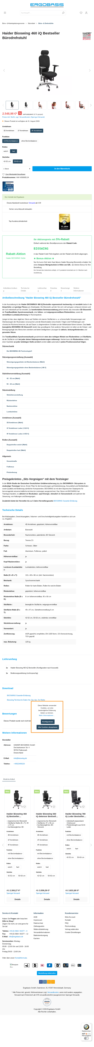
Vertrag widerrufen (72, 929)
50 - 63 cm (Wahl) (13, 384)
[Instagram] (45, 982)
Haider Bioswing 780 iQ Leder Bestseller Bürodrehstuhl (75, 815)
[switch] (86, 1038)
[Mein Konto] (86, 13)
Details (18, 899)
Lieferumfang (42, 289)
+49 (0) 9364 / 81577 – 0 (18, 931)
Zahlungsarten (39, 926)
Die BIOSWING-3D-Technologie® (19, 351)
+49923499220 (19, 764)
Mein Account (70, 917)
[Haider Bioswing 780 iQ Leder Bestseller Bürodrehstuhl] (76, 799)
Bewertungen (65, 289)
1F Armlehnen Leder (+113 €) (18, 428)
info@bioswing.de (20, 758)
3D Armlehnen (9, 131)
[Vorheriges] (4, 70)
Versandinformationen (42, 932)
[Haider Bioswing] (87, 36)
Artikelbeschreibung (10, 289)
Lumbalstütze (12, 412)
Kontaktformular (21, 958)
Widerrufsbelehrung (41, 929)
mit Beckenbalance (11, 141)
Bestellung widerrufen (47, 973)
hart (13, 151)
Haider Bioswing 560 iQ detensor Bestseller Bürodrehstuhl (47, 815)
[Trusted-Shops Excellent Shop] (64, 222)
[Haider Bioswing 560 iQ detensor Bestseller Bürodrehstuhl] (47, 799)
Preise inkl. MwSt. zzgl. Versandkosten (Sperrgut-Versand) (23, 117)
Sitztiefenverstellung (15, 395)
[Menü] (5, 13)
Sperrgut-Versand (13, 893)
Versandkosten (53, 992)
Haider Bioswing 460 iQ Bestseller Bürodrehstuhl (17, 815)
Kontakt (68, 920)
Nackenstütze (12, 406)
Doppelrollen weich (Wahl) (17, 445)
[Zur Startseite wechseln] (47, 5)
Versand (32, 203)
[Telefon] (53, 982)
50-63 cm (17, 161)
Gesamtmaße (12, 461)
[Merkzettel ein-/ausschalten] (24, 806)
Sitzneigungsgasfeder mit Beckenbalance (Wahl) (26, 362)
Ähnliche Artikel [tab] (9, 779)
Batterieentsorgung (41, 935)
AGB (35, 917)
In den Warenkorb (62, 169)
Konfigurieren (47, 722)
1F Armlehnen (23, 131)
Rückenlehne (12, 400)
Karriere (37, 938)
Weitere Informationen (78, 289)
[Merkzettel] (81, 13)
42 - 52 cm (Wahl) (13, 378)
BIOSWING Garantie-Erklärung (65, 501)
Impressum (38, 920)
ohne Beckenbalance (29, 141)
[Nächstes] (90, 70)
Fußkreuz (10, 467)
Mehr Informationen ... (47, 715)
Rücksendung (70, 926)
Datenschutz (38, 923)
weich (6, 151)
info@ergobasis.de (16, 937)
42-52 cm (7, 161)
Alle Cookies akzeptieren (47, 727)
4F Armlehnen (37, 131)
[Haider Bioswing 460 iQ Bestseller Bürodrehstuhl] (18, 799)
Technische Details (25, 289)
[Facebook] (41, 982)
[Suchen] (63, 13)
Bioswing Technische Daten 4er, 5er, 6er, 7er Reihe (26, 700)
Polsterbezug (12, 472)
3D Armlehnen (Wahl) (15, 422)
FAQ (66, 923)
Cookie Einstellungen (73, 932)
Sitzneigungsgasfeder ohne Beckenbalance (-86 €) (26, 367)
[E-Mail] (49, 982)
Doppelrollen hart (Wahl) (16, 450)
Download (53, 289)
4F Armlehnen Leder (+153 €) (18, 434)
